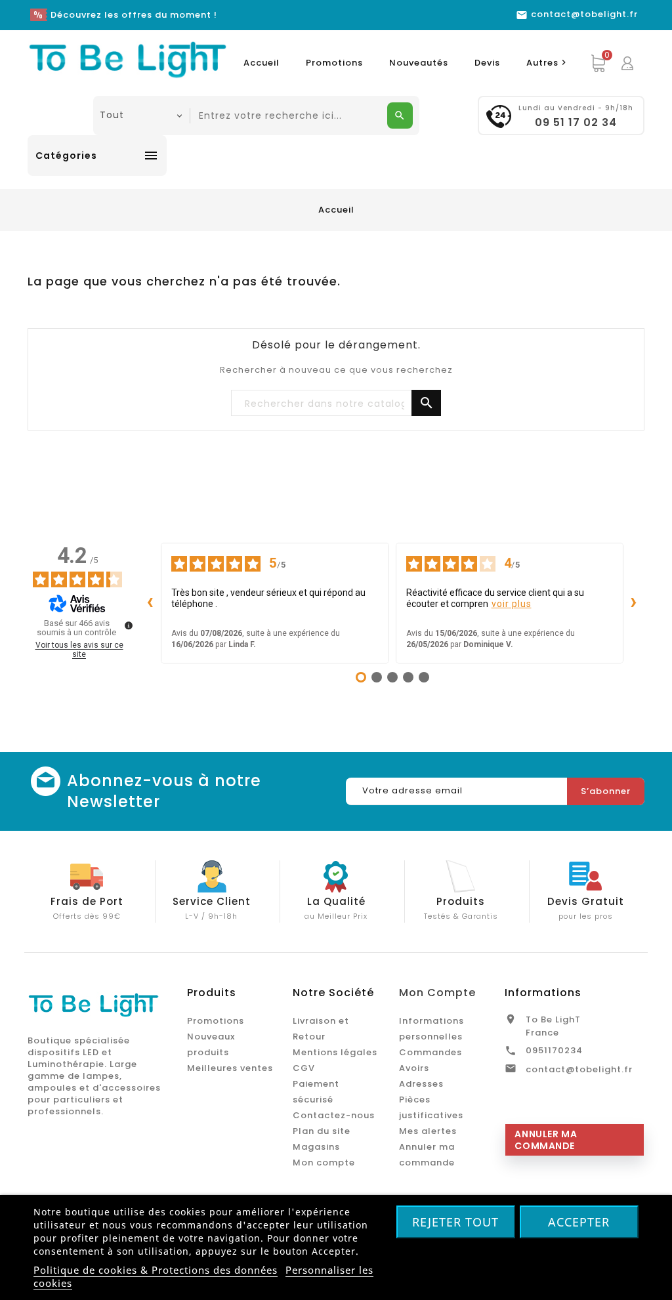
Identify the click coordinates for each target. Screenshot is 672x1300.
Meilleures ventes (230, 1068)
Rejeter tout (455, 1222)
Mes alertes (428, 1131)
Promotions (334, 62)
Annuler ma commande (545, 1139)
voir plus (512, 603)
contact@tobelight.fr (579, 1069)
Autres (548, 62)
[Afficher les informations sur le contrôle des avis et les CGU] (128, 625)
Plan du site (321, 1131)
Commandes (430, 1052)
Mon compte (324, 1162)
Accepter (579, 1222)
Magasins (316, 1147)
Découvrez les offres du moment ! (134, 15)
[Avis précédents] (150, 603)
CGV (304, 1068)
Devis (487, 62)
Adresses (421, 1084)
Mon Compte (437, 992)
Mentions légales (335, 1052)
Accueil (261, 62)
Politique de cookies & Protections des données (155, 1269)
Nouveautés (418, 62)
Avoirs (414, 1068)
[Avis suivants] (634, 603)
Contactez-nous (334, 1115)
